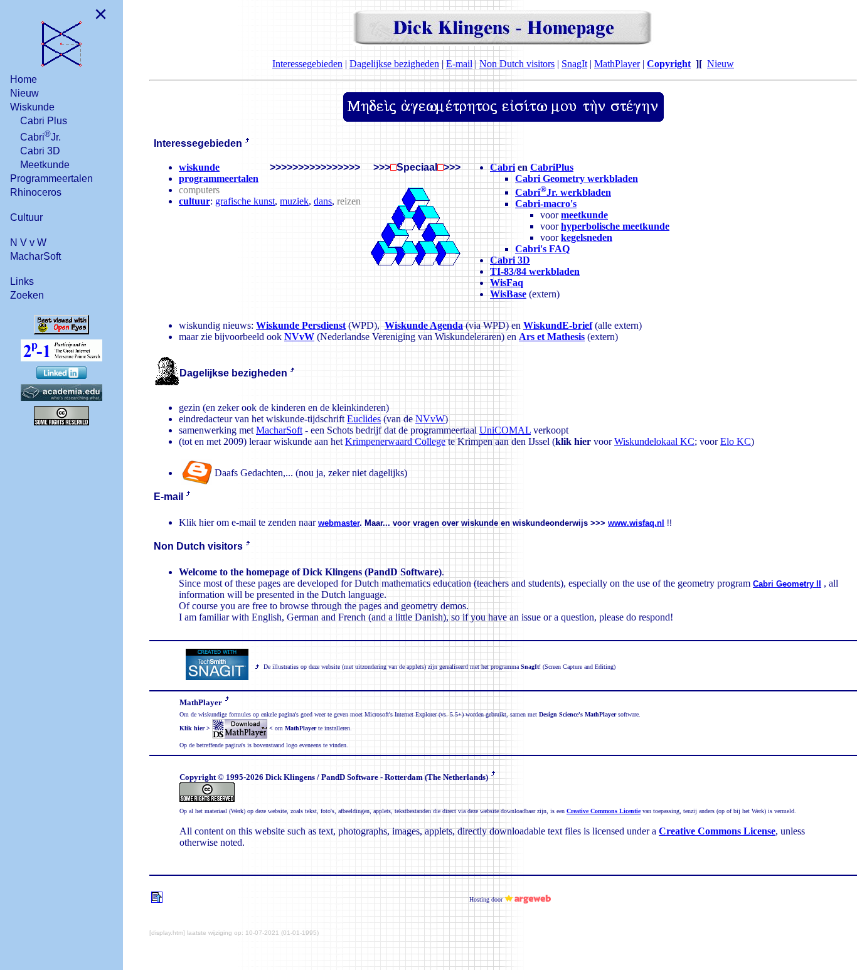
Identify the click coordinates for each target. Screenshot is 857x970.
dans (323, 201)
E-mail (459, 63)
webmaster (338, 523)
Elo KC (735, 441)
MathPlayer (617, 63)
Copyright (669, 63)
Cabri (502, 167)
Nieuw (24, 93)
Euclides (364, 418)
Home (23, 79)
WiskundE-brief (557, 325)
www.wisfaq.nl (636, 523)
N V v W (28, 242)
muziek (294, 201)
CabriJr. (40, 135)
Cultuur (26, 217)
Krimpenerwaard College (395, 441)
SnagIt (574, 63)
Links (22, 281)
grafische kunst (245, 201)
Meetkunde (45, 164)
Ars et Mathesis (552, 336)
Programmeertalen (51, 178)
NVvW (299, 336)
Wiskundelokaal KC (654, 441)
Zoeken (27, 295)
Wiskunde (32, 107)
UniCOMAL (505, 430)
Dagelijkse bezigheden (394, 63)
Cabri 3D (40, 151)
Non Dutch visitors (517, 63)
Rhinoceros (35, 192)
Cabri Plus (43, 120)
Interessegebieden (307, 63)
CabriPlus (551, 167)
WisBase (508, 294)
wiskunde (199, 167)
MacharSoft (35, 256)
